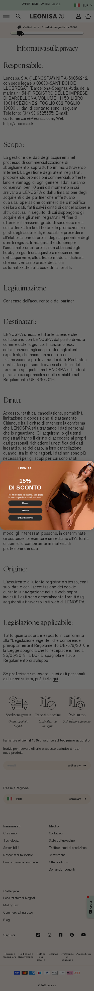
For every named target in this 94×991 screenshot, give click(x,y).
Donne (25, 503)
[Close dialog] (89, 464)
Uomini (25, 510)
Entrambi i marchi (25, 518)
